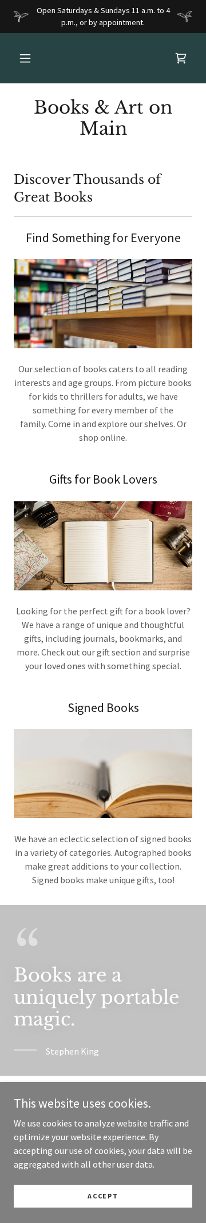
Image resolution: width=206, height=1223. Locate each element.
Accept (103, 1196)
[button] (25, 58)
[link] (180, 58)
